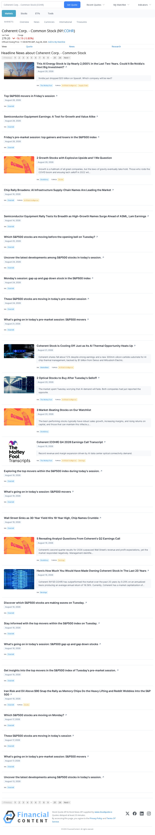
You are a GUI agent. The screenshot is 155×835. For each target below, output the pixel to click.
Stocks (24, 13)
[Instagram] (149, 817)
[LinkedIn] (142, 817)
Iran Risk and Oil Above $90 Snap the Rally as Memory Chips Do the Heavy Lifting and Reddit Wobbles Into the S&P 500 (77, 692)
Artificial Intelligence (69, 85)
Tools (50, 13)
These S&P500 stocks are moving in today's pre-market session (46, 298)
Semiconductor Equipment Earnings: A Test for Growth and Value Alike (51, 116)
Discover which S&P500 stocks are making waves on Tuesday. (45, 602)
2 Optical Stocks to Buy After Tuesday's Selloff (68, 378)
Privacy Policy (96, 818)
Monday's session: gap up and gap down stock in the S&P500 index (49, 278)
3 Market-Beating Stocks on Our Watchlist (64, 410)
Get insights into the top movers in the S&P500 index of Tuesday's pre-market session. (61, 670)
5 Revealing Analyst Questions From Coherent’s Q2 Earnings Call (78, 538)
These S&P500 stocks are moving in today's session (39, 735)
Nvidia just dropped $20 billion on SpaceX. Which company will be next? (76, 78)
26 (60, 57)
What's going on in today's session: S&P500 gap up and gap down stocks (52, 644)
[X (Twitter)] (127, 817)
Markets (9, 13)
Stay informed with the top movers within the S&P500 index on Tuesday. (52, 623)
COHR (69, 30)
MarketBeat (44, 367)
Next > (66, 57)
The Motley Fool (46, 85)
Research (116, 46)
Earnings (82, 460)
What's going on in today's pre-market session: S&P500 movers (46, 319)
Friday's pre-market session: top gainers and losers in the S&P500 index (52, 137)
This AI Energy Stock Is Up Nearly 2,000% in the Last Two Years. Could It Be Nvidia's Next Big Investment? (91, 65)
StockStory (44, 179)
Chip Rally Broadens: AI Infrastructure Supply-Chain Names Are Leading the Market (59, 190)
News (36, 21)
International (65, 21)
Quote (29, 46)
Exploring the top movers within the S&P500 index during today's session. (53, 471)
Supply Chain (83, 85)
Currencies (49, 21)
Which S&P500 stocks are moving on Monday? (35, 715)
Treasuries (82, 21)
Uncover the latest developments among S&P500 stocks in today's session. (54, 257)
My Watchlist (119, 4)
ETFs (37, 13)
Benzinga (43, 592)
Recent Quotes (94, 4)
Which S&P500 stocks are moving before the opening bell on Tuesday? (51, 236)
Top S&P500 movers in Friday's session (31, 96)
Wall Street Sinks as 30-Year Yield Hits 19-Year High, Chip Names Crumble (52, 518)
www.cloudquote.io (103, 812)
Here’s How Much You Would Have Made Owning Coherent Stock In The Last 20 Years (93, 570)
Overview (24, 21)
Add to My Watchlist (56, 42)
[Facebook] (135, 817)
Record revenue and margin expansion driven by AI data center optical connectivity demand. (86, 453)
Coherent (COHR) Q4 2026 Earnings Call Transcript (71, 442)
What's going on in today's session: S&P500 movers (39, 491)
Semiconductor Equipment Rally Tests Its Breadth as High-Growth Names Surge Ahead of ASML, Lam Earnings (76, 216)
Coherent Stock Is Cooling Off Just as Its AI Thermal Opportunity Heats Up (86, 345)
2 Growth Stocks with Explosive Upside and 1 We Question (74, 157)
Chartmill (11, 106)
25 (55, 57)
